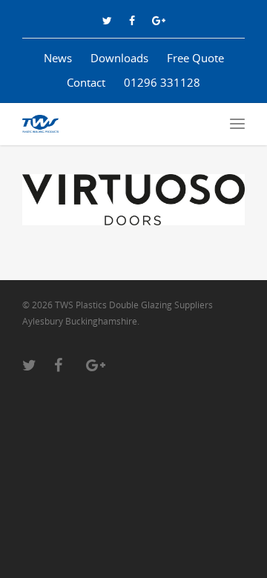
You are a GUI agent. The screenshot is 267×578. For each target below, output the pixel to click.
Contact (86, 82)
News (58, 57)
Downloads (119, 57)
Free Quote (195, 57)
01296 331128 (162, 82)
